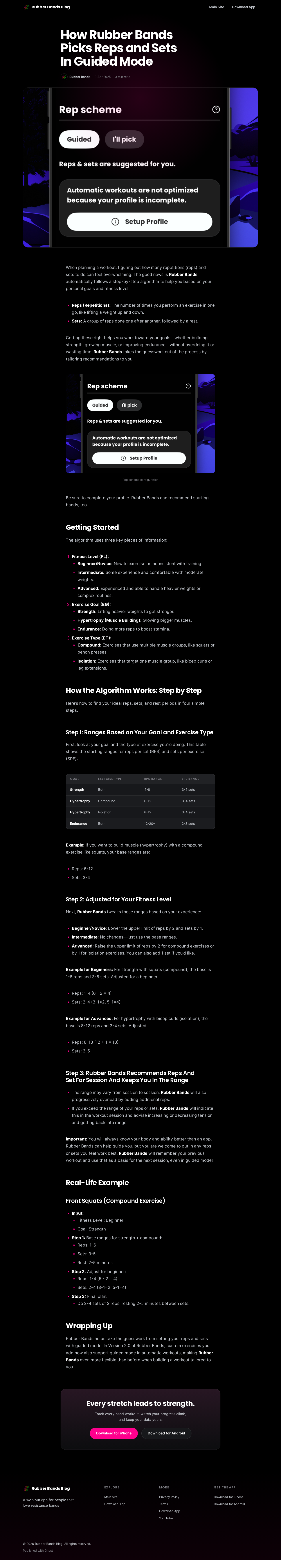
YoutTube (166, 1518)
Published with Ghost (38, 1550)
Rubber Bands (79, 77)
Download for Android (166, 1433)
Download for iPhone (113, 1433)
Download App (243, 7)
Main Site (216, 7)
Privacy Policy (169, 1497)
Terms (163, 1504)
